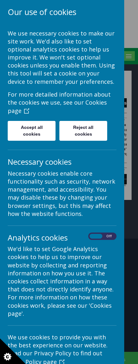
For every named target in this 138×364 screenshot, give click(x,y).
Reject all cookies (83, 131)
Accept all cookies (32, 131)
